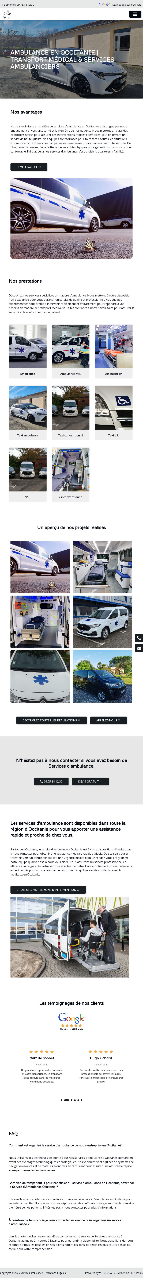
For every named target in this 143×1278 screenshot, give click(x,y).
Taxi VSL (113, 435)
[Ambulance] (28, 346)
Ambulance (27, 374)
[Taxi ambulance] (28, 408)
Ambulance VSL (70, 374)
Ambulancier (113, 374)
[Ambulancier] (114, 346)
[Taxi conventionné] (71, 408)
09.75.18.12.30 (25, 4)
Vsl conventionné (70, 497)
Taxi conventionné (70, 435)
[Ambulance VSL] (71, 346)
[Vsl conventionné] (71, 469)
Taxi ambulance (27, 435)
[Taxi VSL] (114, 408)
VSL (27, 497)
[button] (61, 1100)
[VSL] (28, 469)
